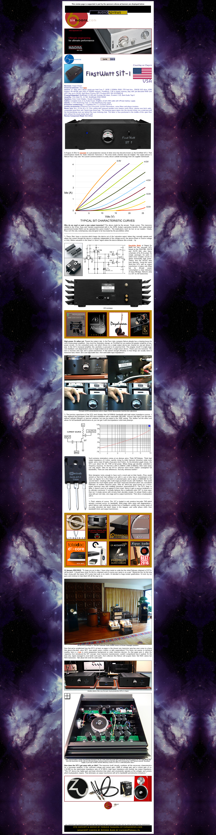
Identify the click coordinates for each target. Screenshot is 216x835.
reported (83, 153)
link (79, 652)
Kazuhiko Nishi (135, 245)
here (85, 88)
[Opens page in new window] (76, 336)
